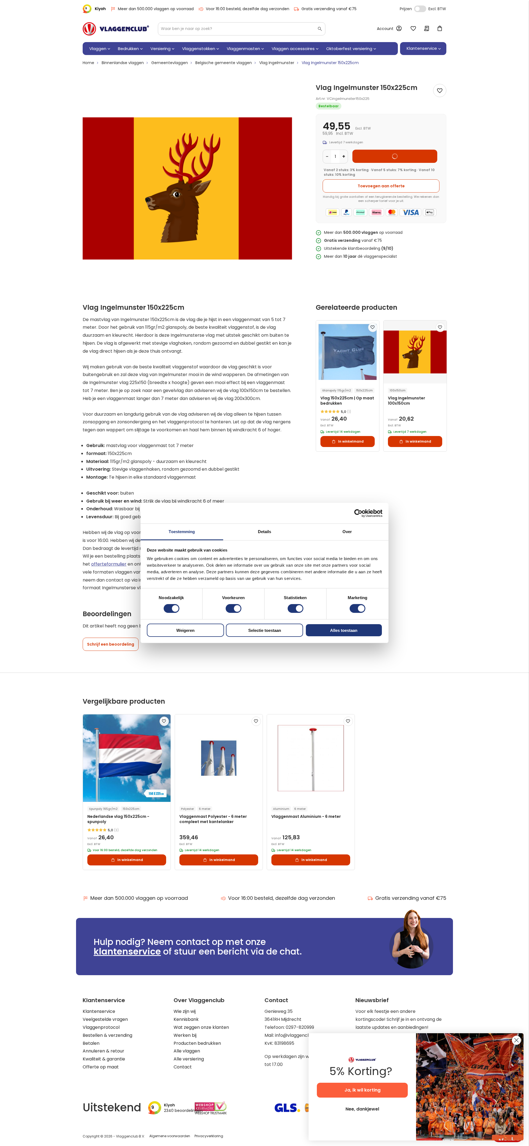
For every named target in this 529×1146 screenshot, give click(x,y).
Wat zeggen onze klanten (201, 1027)
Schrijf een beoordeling (110, 644)
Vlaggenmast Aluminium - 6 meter (306, 816)
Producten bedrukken (197, 1043)
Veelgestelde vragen (105, 1019)
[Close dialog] (516, 1040)
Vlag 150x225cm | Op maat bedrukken (347, 401)
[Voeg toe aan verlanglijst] (439, 90)
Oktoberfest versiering (349, 48)
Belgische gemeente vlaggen (223, 62)
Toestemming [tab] (182, 531)
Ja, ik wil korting (362, 1090)
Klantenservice (99, 1011)
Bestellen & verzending (107, 1035)
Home (88, 62)
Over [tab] (347, 531)
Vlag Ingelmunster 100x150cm (406, 401)
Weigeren (185, 630)
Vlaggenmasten (243, 48)
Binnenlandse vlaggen (123, 62)
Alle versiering (189, 1059)
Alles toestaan (343, 630)
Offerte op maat (101, 1067)
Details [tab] (264, 531)
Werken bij (185, 1035)
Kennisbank (186, 1019)
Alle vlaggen (187, 1051)
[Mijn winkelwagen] (439, 28)
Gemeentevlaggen (169, 62)
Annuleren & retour (103, 1051)
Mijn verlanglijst (413, 28)
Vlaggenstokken (198, 48)
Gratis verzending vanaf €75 (329, 9)
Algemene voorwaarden (169, 1136)
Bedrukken (128, 48)
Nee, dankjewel (362, 1109)
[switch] (233, 609)
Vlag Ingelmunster (276, 62)
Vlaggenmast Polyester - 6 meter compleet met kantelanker (213, 819)
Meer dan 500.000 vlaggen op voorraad (156, 9)
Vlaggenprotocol (101, 1027)
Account (385, 28)
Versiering (160, 48)
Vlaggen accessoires (293, 48)
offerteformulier (108, 564)
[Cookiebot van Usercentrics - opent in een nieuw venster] (358, 513)
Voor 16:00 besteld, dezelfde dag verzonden (247, 9)
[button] (372, 327)
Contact (183, 1067)
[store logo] (116, 28)
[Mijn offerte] (426, 28)
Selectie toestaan (264, 630)
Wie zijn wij (185, 1011)
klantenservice (127, 951)
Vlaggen (97, 48)
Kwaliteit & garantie (104, 1059)
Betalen (91, 1043)
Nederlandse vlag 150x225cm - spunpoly (118, 819)
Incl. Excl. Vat (420, 9)
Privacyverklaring (209, 1136)
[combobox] (241, 28)
